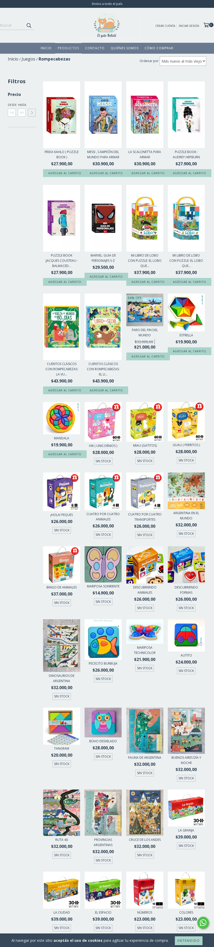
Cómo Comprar (159, 48)
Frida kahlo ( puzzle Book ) (62, 154)
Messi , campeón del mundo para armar (103, 154)
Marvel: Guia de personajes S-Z (103, 258)
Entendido (188, 940)
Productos (68, 48)
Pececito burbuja (103, 663)
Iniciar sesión (189, 26)
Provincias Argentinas (103, 842)
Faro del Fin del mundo (145, 332)
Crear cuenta (165, 26)
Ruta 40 (61, 839)
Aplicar (32, 113)
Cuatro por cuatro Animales (103, 516)
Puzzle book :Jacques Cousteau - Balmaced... (61, 260)
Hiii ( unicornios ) (103, 446)
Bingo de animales (61, 587)
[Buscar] (28, 25)
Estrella (186, 335)
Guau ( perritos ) (186, 445)
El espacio (103, 912)
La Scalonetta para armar (144, 154)
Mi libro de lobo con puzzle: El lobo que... (145, 260)
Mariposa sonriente (103, 586)
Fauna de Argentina (144, 757)
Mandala (61, 438)
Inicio (46, 48)
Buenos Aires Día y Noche (186, 760)
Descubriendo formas (186, 590)
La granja (186, 830)
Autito (186, 655)
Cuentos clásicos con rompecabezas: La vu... (61, 369)
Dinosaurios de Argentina (61, 678)
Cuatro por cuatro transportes (145, 517)
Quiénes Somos (125, 48)
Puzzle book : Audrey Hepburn (186, 154)
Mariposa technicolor (145, 650)
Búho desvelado (103, 741)
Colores (186, 912)
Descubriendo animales (145, 590)
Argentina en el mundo (186, 515)
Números (144, 912)
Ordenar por (149, 61)
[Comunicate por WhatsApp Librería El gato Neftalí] (203, 923)
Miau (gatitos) (145, 445)
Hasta (22, 105)
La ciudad (62, 912)
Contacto (95, 48)
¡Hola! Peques (61, 515)
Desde (12, 105)
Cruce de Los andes (145, 839)
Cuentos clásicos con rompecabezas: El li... (103, 369)
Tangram (61, 748)
